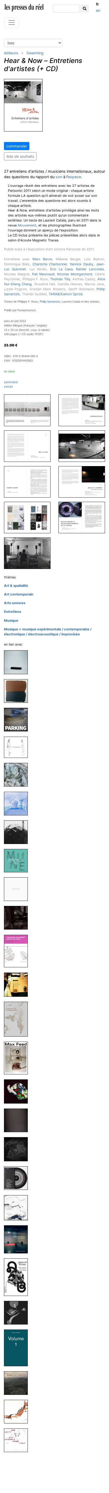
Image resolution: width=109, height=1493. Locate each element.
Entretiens (12, 612)
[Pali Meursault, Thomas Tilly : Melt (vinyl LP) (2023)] (18, 775)
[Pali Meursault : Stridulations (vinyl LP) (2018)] (18, 1091)
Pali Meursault (43, 274)
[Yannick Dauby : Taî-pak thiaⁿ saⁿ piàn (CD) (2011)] (18, 1383)
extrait (8, 386)
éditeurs (11, 53)
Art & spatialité (16, 586)
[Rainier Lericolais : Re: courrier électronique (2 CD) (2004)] (18, 1411)
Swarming (35, 53)
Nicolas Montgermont (74, 274)
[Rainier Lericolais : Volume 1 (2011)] (18, 1348)
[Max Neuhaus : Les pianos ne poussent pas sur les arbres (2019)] (18, 951)
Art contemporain (18, 594)
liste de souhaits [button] (20, 156)
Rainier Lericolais (90, 269)
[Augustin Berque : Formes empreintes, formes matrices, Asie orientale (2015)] (18, 1277)
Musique (11, 620)
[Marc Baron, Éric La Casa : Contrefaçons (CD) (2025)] (18, 662)
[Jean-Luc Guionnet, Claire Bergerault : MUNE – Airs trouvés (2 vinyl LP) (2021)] (18, 860)
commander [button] (16, 146)
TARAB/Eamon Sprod (66, 294)
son (59, 177)
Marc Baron (42, 259)
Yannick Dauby (81, 264)
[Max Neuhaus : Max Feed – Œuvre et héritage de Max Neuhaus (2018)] (18, 1058)
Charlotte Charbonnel (50, 264)
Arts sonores (14, 603)
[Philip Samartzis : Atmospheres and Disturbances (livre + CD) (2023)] (18, 803)
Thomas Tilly (60, 279)
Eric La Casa (61, 269)
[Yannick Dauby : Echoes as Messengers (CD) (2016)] (18, 1207)
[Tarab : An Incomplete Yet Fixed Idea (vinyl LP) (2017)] (18, 1120)
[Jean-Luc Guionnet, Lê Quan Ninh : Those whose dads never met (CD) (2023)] (18, 747)
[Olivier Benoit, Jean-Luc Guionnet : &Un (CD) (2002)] (18, 1440)
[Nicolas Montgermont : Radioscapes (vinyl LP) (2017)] (18, 1178)
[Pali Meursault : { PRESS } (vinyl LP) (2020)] (18, 918)
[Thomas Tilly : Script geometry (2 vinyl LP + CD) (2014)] (18, 1313)
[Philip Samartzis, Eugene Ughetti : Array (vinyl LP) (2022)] (18, 832)
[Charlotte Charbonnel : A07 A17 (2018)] (18, 1019)
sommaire (11, 382)
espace (74, 177)
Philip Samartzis (50, 301)
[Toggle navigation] (11, 22)
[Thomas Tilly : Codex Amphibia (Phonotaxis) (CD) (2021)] (18, 889)
